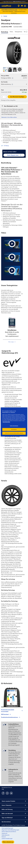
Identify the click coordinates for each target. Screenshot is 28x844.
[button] (25, 6)
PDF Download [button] (5, 714)
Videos (11, 31)
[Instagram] (7, 793)
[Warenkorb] (22, 6)
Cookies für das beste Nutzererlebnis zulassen (14, 433)
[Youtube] (11, 793)
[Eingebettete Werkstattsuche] (18, 6)
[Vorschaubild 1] (5, 69)
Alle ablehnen (14, 429)
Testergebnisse (18, 31)
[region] (14, 422)
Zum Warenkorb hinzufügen (17, 96)
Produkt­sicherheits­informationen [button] (9, 717)
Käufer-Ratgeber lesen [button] (13, 155)
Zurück (5, 16)
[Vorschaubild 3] (15, 69)
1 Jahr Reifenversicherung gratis (9, 9)
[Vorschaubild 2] (10, 69)
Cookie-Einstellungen (14, 425)
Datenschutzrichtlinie (6, 421)
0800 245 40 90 (16, 1)
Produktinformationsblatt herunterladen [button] (7, 710)
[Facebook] (3, 793)
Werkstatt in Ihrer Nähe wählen (9, 117)
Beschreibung (4, 31)
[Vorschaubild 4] (20, 69)
